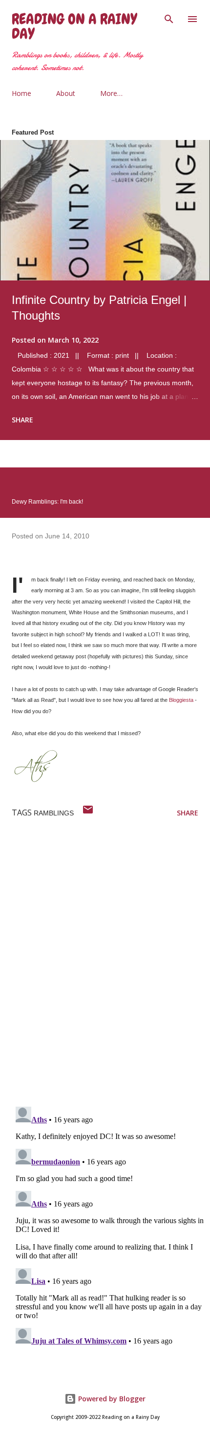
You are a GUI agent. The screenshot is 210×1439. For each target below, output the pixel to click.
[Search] (169, 17)
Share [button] (22, 419)
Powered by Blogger (111, 1398)
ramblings (54, 813)
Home (21, 93)
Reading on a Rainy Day (74, 26)
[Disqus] (111, 971)
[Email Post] (88, 812)
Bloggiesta (181, 700)
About (65, 93)
